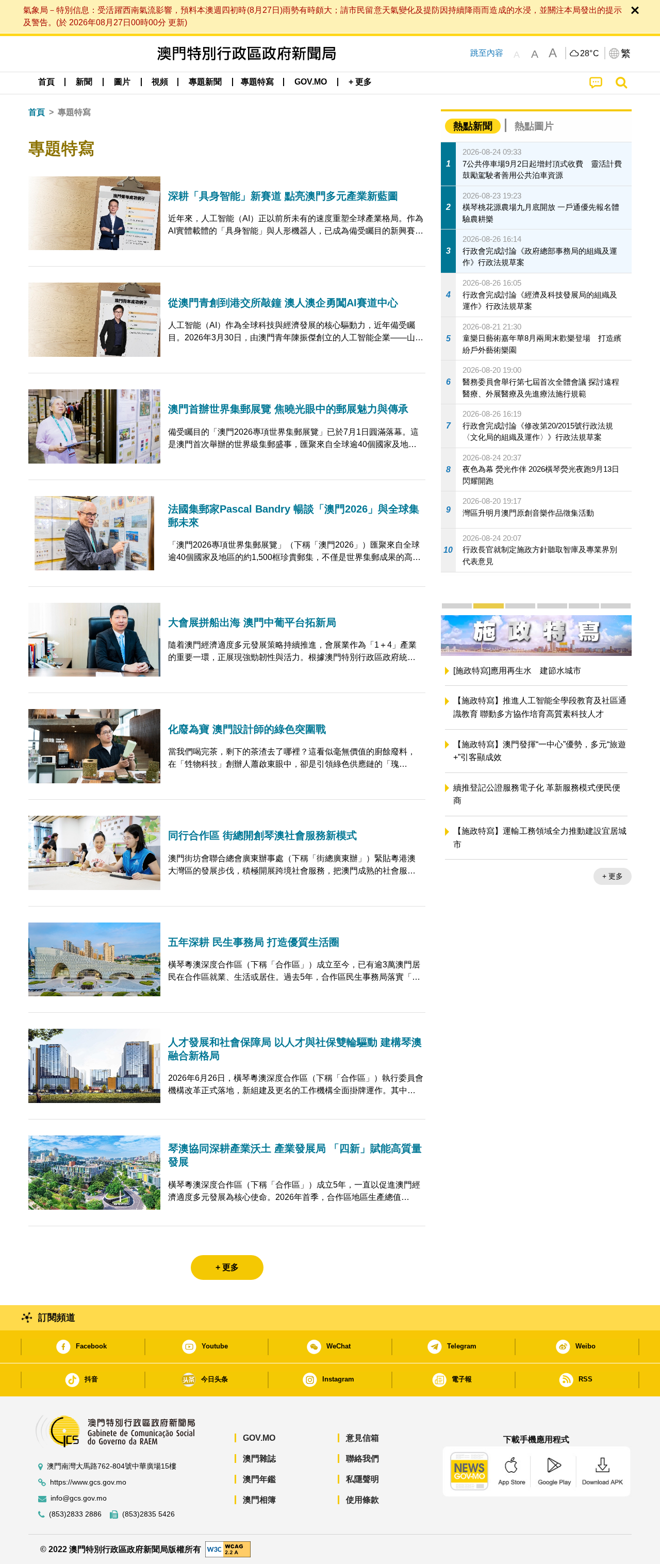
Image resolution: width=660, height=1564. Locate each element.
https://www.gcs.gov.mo (88, 1482)
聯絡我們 (362, 1458)
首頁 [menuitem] (46, 81)
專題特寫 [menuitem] (257, 81)
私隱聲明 (362, 1479)
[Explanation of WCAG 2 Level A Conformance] (228, 1548)
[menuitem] (84, 82)
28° (590, 54)
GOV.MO (259, 1438)
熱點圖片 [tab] (534, 126)
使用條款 (362, 1499)
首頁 (36, 112)
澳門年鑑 (259, 1479)
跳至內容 (486, 52)
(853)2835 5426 (148, 1514)
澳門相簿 (259, 1499)
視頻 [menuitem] (160, 81)
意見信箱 (362, 1438)
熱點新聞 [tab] (472, 126)
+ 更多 (612, 876)
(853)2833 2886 (75, 1514)
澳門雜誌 (259, 1458)
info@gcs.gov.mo (79, 1498)
